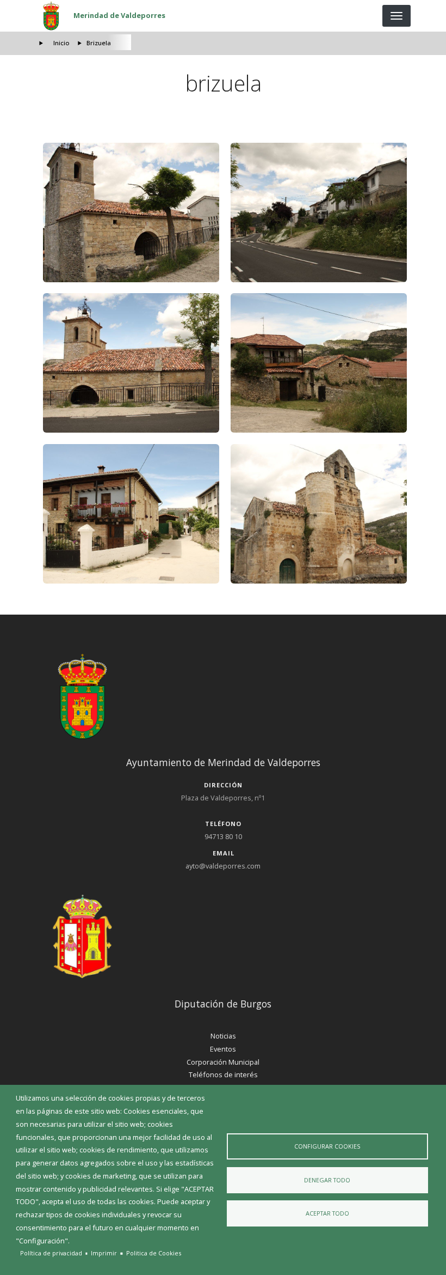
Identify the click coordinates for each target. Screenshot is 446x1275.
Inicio (61, 43)
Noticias (223, 1036)
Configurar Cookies (327, 1146)
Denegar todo (327, 1180)
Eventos (223, 1049)
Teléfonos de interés (223, 1074)
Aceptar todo (327, 1213)
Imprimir (104, 1253)
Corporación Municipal (223, 1062)
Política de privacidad (51, 1253)
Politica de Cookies (153, 1253)
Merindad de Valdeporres (119, 15)
